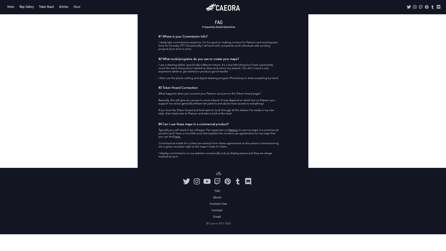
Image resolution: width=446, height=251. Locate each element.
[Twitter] (409, 7)
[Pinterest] (427, 7)
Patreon (233, 130)
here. (177, 136)
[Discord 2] (438, 7)
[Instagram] (415, 7)
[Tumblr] (432, 7)
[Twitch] (421, 7)
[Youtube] (207, 181)
